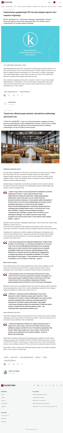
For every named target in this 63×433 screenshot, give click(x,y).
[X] (22, 95)
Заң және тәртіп (52, 6)
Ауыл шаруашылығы (10, 91)
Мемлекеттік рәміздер (39, 400)
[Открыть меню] (60, 2)
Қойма (6, 357)
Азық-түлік (14, 357)
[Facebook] (18, 95)
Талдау (3, 400)
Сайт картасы (5, 415)
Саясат (3, 397)
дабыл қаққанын (13, 349)
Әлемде (3, 406)
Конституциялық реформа (24, 6)
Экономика (4, 403)
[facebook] (45, 385)
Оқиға (2, 394)
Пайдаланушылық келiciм (39, 394)
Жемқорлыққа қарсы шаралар (41, 403)
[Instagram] (4, 95)
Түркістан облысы (9, 360)
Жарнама (3, 421)
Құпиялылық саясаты (38, 397)
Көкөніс (38, 357)
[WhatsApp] (9, 95)
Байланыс (3, 418)
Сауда (45, 357)
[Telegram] (13, 95)
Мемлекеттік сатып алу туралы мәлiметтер (45, 406)
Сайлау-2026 (9, 6)
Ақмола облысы (25, 91)
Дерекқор (44, 6)
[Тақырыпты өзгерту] (55, 2)
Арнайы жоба (36, 6)
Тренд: (3, 6)
